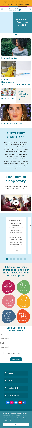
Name (2, 334)
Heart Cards (7, 98)
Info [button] (10, 380)
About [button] (11, 373)
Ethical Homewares (7, 81)
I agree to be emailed (13, 353)
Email (2, 343)
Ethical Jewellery (10, 123)
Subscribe (16, 359)
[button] (2, 9)
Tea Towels (22, 84)
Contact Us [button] (13, 395)
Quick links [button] (14, 388)
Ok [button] (16, 425)
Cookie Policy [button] (7, 420)
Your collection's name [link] (23, 94)
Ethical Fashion (9, 58)
